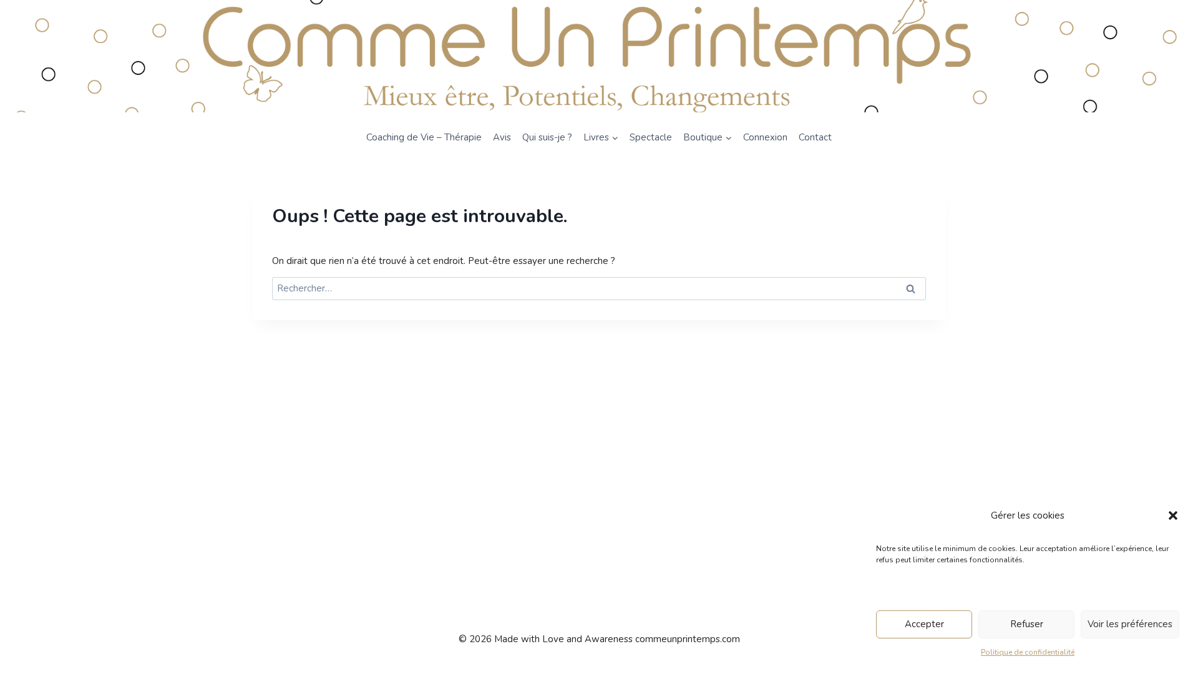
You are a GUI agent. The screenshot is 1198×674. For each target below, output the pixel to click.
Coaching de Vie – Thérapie (424, 137)
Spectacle (651, 137)
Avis (502, 137)
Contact (815, 137)
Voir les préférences (1130, 624)
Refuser (1026, 624)
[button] (1173, 515)
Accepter (924, 624)
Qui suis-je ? (547, 137)
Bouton (81, 56)
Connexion (765, 137)
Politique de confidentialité (1027, 652)
